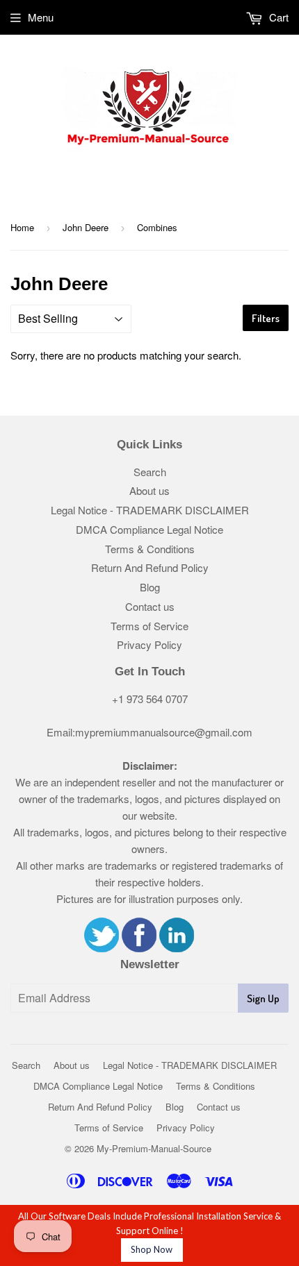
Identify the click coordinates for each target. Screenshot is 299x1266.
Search (150, 471)
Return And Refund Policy (150, 567)
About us (149, 490)
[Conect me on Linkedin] (176, 947)
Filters (266, 318)
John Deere (85, 227)
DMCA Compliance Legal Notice (149, 529)
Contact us (150, 606)
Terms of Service (149, 625)
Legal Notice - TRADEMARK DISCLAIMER (150, 510)
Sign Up (263, 998)
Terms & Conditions (150, 548)
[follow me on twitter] (101, 947)
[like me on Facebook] (139, 947)
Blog (150, 587)
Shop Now (151, 1249)
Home (22, 227)
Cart (277, 17)
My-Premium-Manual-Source (154, 1148)
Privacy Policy (149, 644)
